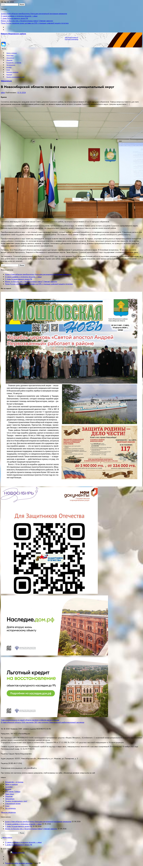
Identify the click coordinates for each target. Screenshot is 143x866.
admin (3, 92)
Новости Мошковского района (13, 34)
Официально (10, 58)
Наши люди (10, 55)
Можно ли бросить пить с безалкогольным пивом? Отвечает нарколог (27, 21)
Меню (4, 49)
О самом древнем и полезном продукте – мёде (19, 16)
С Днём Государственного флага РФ (14, 18)
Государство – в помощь (13, 63)
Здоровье (8, 787)
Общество (9, 60)
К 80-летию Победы (12, 791)
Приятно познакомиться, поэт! (15, 77)
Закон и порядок (11, 53)
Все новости (8, 837)
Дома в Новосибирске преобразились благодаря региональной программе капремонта (34, 13)
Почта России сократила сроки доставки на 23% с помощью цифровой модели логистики (35, 23)
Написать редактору (12, 72)
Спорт (8, 70)
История (8, 67)
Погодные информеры (71, 39)
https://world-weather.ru (71, 37)
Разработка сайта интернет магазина (18, 863)
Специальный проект (13, 803)
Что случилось (10, 65)
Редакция (9, 75)
